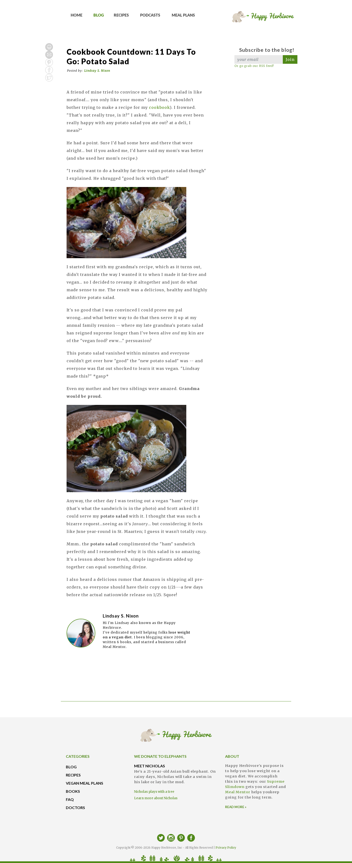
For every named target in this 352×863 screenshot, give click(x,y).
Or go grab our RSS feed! (254, 66)
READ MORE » (235, 807)
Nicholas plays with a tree (154, 792)
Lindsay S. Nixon (97, 70)
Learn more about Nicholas (155, 798)
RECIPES (121, 15)
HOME (76, 15)
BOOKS (73, 791)
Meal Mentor (237, 792)
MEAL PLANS (183, 15)
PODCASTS (150, 15)
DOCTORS (75, 807)
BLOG (98, 15)
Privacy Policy (226, 847)
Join (290, 59)
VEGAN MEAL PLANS (84, 783)
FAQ (70, 799)
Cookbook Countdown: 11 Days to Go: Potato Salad (131, 56)
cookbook (159, 107)
